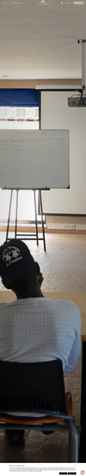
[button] (82, 472)
